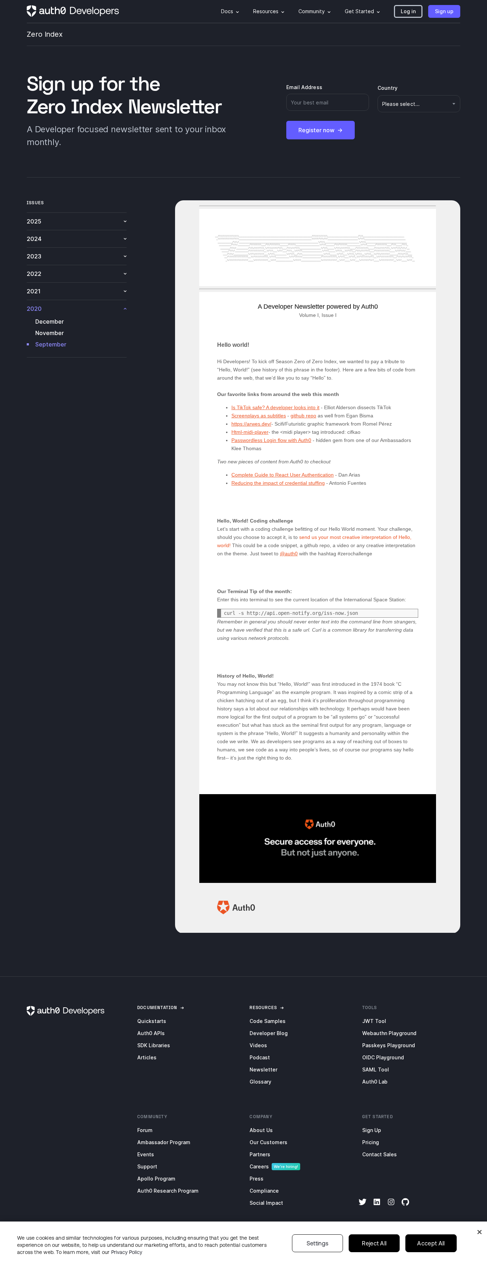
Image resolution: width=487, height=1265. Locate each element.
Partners (260, 1154)
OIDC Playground (383, 1057)
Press (256, 1179)
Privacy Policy (126, 1252)
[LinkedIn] (377, 1206)
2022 (34, 273)
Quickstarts (151, 1021)
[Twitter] (362, 1206)
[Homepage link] (73, 11)
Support (147, 1166)
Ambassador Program (163, 1142)
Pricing (370, 1142)
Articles (147, 1057)
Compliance (264, 1191)
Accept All (431, 1243)
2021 (34, 291)
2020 (34, 308)
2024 (34, 238)
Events (145, 1154)
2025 (34, 221)
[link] (157, 1008)
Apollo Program (156, 1179)
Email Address (304, 87)
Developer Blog (269, 1033)
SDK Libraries (153, 1045)
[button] (408, 11)
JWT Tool (374, 1021)
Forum (145, 1130)
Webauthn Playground (389, 1033)
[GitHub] (405, 1206)
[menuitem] (230, 11)
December (49, 321)
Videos (258, 1045)
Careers (259, 1166)
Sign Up (371, 1130)
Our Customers (268, 1142)
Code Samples (268, 1021)
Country (388, 88)
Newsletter (263, 1069)
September (50, 344)
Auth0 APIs (151, 1033)
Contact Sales (379, 1154)
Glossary (260, 1082)
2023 (34, 256)
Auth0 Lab (375, 1082)
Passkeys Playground (388, 1045)
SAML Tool (375, 1069)
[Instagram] (391, 1206)
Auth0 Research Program (168, 1191)
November (49, 332)
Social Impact (266, 1203)
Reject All (374, 1243)
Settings (318, 1243)
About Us (261, 1130)
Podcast (260, 1057)
